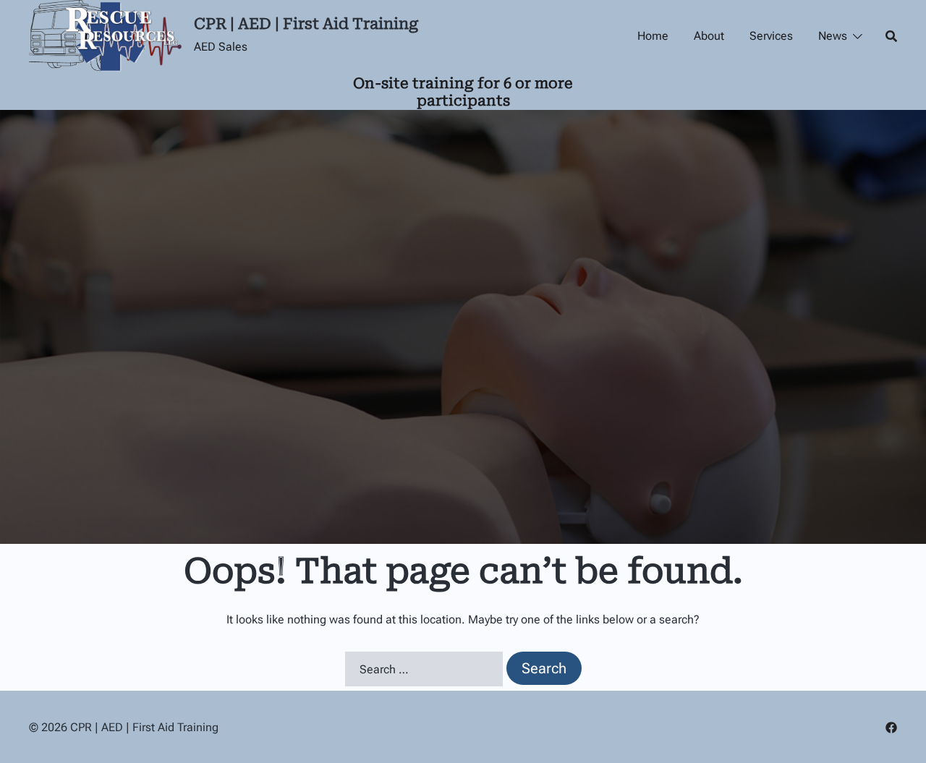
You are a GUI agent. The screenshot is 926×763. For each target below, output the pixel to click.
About (709, 36)
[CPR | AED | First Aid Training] (106, 36)
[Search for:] (424, 669)
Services (771, 36)
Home (652, 36)
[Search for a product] (891, 36)
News (832, 36)
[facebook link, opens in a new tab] (891, 727)
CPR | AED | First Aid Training (306, 24)
